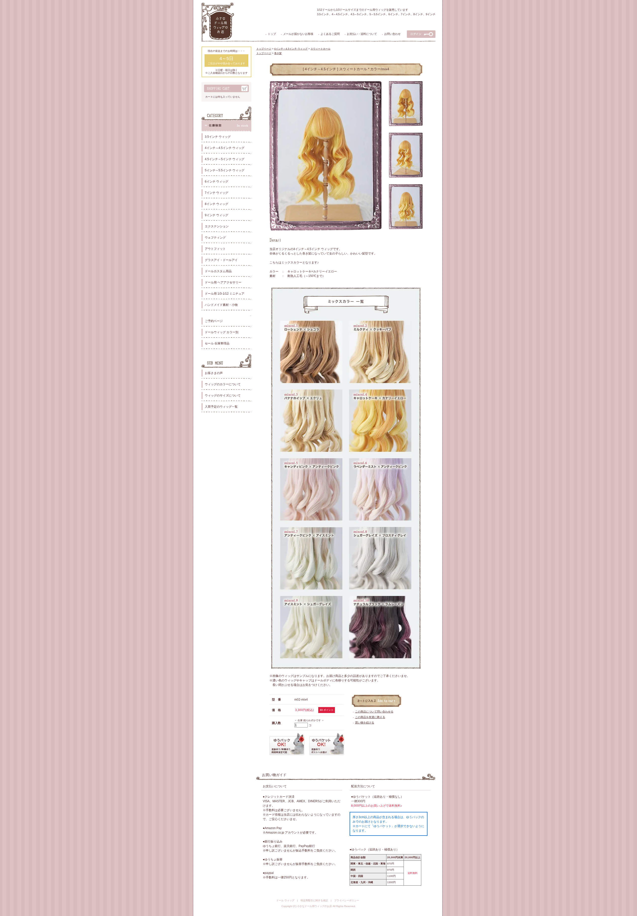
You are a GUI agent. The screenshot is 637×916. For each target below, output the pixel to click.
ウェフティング (215, 237)
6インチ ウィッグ (216, 181)
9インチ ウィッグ (216, 215)
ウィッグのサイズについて (223, 395)
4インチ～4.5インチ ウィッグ (224, 148)
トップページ (263, 48)
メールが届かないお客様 (298, 33)
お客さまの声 (214, 373)
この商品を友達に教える (370, 717)
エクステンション (217, 226)
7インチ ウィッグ (216, 193)
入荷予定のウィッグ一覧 (221, 406)
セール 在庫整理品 (217, 343)
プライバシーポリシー (346, 900)
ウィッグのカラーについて (223, 384)
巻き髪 (278, 53)
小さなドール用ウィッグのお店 (314, 906)
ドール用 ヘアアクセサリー (223, 282)
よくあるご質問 (330, 33)
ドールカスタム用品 (218, 271)
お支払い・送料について (362, 33)
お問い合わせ (392, 33)
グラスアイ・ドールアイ (221, 260)
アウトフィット (215, 249)
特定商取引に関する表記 (314, 900)
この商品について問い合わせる (374, 711)
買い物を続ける (364, 722)
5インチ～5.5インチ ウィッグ (224, 170)
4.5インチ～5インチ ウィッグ (224, 159)
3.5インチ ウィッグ (218, 136)
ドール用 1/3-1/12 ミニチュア (224, 293)
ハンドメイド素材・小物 (221, 305)
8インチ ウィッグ (216, 204)
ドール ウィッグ (285, 900)
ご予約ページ (214, 321)
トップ (272, 33)
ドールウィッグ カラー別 (221, 332)
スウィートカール (320, 48)
